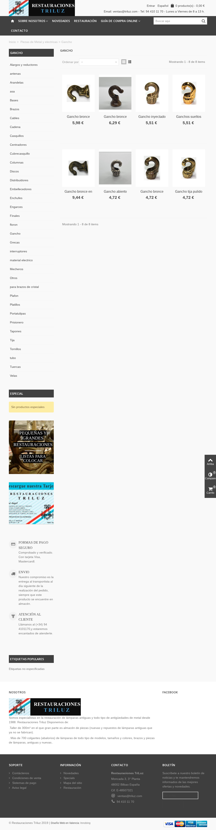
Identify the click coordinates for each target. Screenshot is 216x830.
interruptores (18, 251)
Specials (69, 778)
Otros (13, 278)
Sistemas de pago (23, 783)
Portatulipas (18, 313)
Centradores (18, 144)
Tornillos (15, 349)
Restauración (85, 21)
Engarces (16, 207)
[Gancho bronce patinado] (152, 168)
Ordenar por (70, 62)
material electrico (21, 260)
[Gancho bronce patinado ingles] (115, 93)
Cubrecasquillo (20, 153)
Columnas (16, 162)
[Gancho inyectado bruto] (152, 93)
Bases (14, 100)
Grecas (15, 242)
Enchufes (16, 198)
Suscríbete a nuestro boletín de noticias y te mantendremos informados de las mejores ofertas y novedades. (183, 779)
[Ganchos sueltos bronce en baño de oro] (189, 93)
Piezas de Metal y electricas (39, 42)
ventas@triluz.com (129, 796)
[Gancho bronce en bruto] (78, 168)
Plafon (14, 295)
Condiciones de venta (26, 778)
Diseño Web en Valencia (65, 823)
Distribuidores (19, 180)
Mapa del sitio (72, 783)
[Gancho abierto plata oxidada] (115, 168)
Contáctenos (20, 773)
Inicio (12, 42)
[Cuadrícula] (123, 61)
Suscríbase (172, 804)
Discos (14, 171)
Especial (16, 394)
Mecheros (16, 269)
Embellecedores (20, 189)
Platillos (15, 304)
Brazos (14, 109)
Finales (15, 215)
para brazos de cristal (24, 287)
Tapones (15, 331)
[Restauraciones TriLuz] (42, 8)
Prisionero (16, 322)
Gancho (15, 233)
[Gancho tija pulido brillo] (189, 168)
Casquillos (17, 135)
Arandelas (16, 82)
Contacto (19, 31)
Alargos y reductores (24, 64)
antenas (15, 73)
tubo (13, 358)
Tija (12, 340)
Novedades (61, 21)
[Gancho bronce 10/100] (78, 93)
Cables (14, 118)
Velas (13, 375)
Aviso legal (18, 787)
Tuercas (15, 366)
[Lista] (129, 61)
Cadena (15, 127)
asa (12, 91)
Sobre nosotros (31, 21)
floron (14, 224)
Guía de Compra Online (119, 21)
